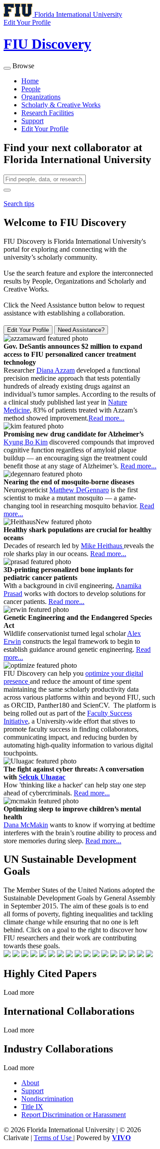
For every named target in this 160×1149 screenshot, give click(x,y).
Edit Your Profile (44, 128)
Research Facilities (47, 113)
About (30, 1083)
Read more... (106, 418)
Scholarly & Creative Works (60, 105)
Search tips (19, 203)
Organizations (40, 97)
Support (32, 121)
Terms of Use (53, 1137)
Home (30, 81)
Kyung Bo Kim (26, 442)
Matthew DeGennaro (79, 490)
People (30, 89)
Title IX (32, 1106)
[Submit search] (7, 190)
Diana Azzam (55, 370)
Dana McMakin (26, 825)
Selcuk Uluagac (42, 777)
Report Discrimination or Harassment (73, 1114)
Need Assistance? (81, 330)
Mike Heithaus (102, 545)
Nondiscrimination (47, 1098)
